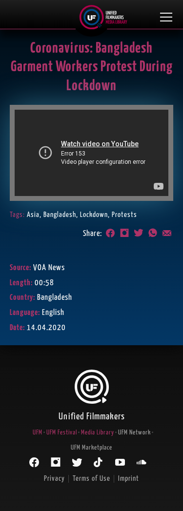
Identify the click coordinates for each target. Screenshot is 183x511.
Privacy (54, 478)
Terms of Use (91, 478)
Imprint (128, 478)
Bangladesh (59, 214)
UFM (37, 433)
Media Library (97, 433)
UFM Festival (61, 433)
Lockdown (94, 214)
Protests (124, 214)
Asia (33, 214)
